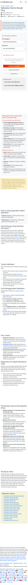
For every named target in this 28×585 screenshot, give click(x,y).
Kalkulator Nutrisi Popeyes (11, 515)
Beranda (3, 5)
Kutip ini (4, 16)
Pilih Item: (5, 45)
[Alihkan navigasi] (26, 2)
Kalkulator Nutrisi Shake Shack (12, 509)
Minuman (8, 296)
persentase (15, 436)
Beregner (18, 569)
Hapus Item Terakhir (14, 70)
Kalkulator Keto (8, 518)
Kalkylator (18, 577)
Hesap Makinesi (13, 575)
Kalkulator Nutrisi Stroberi (11, 517)
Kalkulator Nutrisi (18, 554)
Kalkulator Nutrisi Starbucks (11, 502)
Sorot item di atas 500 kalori (12, 82)
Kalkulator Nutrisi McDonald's (12, 504)
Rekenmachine (20, 579)
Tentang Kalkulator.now (6, 563)
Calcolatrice (3, 570)
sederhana (18, 291)
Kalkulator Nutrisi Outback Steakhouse (14, 496)
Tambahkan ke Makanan (14, 66)
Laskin (25, 577)
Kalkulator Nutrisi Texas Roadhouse (13, 505)
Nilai (5, 215)
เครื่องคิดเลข (10, 580)
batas (14, 375)
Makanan (8, 5)
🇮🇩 (21, 2)
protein (17, 238)
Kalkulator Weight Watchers (11, 499)
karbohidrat (23, 339)
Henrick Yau (9, 13)
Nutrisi (12, 5)
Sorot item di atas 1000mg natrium (14, 85)
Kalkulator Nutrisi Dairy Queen (12, 507)
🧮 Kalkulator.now (6, 2)
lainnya (5, 309)
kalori (2, 237)
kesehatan (16, 280)
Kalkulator (22, 575)
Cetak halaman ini (6, 14)
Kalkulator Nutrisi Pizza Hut (11, 510)
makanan (15, 233)
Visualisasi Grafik (7, 344)
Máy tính (5, 579)
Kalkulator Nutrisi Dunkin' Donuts (13, 513)
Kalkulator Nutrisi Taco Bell (11, 497)
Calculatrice (3, 575)
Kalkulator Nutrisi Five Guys (11, 520)
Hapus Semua (14, 73)
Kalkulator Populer (18, 563)
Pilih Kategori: (6, 39)
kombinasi (19, 274)
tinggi (7, 313)
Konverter (6, 564)
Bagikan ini (21, 16)
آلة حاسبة (2, 580)
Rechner (12, 579)
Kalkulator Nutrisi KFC (9, 500)
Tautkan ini (12, 16)
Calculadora (12, 570)
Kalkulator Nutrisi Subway (10, 512)
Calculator (5, 572)
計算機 (17, 580)
